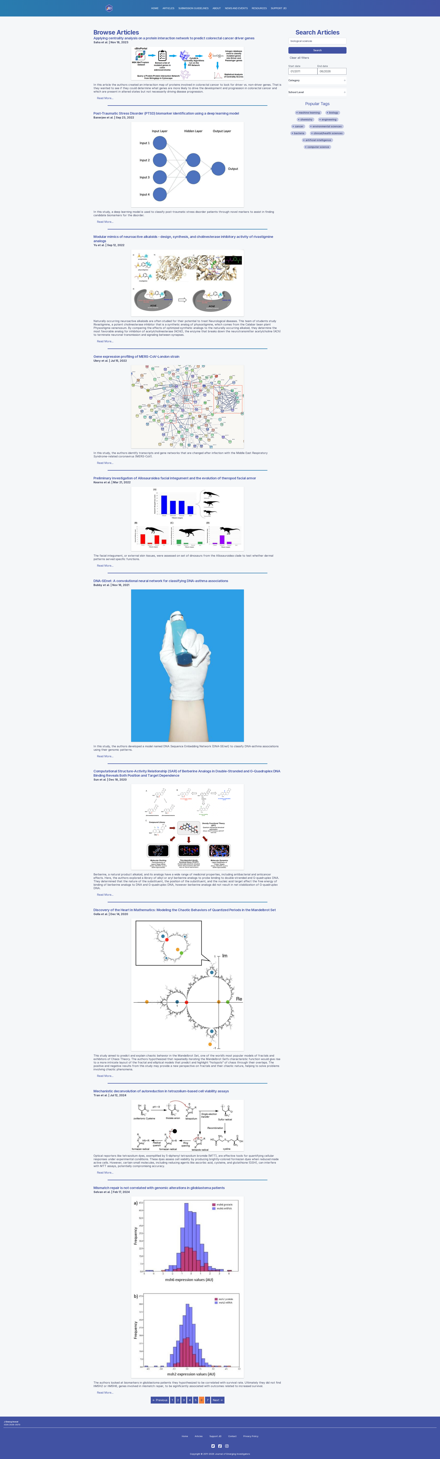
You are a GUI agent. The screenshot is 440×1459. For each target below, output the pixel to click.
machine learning (309, 112)
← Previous (159, 1400)
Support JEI (215, 1436)
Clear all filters (299, 57)
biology (333, 112)
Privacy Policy (250, 1436)
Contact (232, 1436)
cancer (299, 126)
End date (322, 66)
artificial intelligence (318, 140)
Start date (294, 66)
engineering (329, 119)
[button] (193, 8)
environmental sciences (327, 126)
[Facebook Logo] (220, 1446)
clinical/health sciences (328, 133)
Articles (168, 8)
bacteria (299, 133)
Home (154, 8)
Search (317, 50)
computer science (318, 146)
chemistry (306, 119)
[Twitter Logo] (213, 1446)
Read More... (105, 98)
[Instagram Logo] (227, 1446)
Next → (218, 1400)
